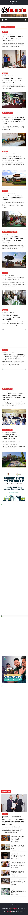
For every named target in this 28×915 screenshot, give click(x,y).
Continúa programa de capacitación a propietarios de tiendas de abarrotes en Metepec (13, 239)
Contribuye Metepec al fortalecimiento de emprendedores (11, 437)
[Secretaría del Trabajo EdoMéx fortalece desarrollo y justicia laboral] (5, 848)
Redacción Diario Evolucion (16, 826)
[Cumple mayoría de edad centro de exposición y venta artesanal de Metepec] (14, 178)
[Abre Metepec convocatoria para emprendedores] (14, 297)
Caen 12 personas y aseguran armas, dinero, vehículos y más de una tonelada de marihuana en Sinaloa (18, 882)
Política (10, 231)
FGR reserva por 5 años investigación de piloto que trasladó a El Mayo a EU (18, 855)
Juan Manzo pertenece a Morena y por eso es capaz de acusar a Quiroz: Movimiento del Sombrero (13, 820)
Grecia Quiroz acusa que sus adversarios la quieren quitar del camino (17, 873)
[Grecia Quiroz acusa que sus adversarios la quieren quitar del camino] (5, 873)
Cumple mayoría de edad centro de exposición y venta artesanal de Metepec (13, 158)
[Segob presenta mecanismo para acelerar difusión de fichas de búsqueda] (5, 892)
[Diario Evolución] (2, 20)
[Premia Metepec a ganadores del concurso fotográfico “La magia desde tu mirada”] (14, 376)
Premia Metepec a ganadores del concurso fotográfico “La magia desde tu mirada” (13, 356)
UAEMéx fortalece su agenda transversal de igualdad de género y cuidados (17, 838)
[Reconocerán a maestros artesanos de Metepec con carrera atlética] (14, 100)
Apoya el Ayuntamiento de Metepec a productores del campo (12, 197)
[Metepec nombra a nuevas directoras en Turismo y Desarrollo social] (14, 59)
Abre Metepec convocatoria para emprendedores (13, 279)
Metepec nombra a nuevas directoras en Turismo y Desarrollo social (12, 38)
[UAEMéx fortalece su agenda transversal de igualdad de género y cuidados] (5, 839)
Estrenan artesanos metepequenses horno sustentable (11, 317)
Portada (10, 112)
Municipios (5, 31)
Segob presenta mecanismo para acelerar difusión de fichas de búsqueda (18, 891)
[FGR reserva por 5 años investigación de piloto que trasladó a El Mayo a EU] (5, 856)
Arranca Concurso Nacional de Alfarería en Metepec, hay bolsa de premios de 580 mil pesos (13, 120)
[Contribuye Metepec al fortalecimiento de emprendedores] (14, 459)
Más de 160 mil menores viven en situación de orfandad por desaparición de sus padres (18, 864)
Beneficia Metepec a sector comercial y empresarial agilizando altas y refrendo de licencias (13, 396)
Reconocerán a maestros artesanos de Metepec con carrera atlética (12, 80)
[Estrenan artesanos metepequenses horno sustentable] (14, 337)
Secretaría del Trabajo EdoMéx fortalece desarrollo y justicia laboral (18, 847)
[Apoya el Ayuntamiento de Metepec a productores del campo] (14, 219)
